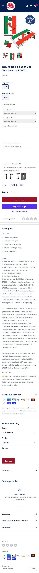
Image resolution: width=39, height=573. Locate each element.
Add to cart (19, 200)
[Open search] (27, 6)
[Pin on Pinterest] (27, 218)
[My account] (31, 6)
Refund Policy (6, 470)
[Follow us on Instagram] (11, 545)
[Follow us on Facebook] (3, 545)
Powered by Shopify (8, 568)
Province (5, 438)
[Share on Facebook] (23, 218)
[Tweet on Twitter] (31, 218)
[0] (35, 6)
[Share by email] (35, 218)
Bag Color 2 (7, 118)
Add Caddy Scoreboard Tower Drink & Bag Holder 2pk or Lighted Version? (19, 169)
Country (4, 428)
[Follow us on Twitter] (7, 545)
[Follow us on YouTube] (15, 545)
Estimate (8, 461)
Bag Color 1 (6, 110)
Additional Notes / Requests (12, 147)
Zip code (5, 448)
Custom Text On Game (10, 126)
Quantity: (5, 192)
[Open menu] (3, 6)
